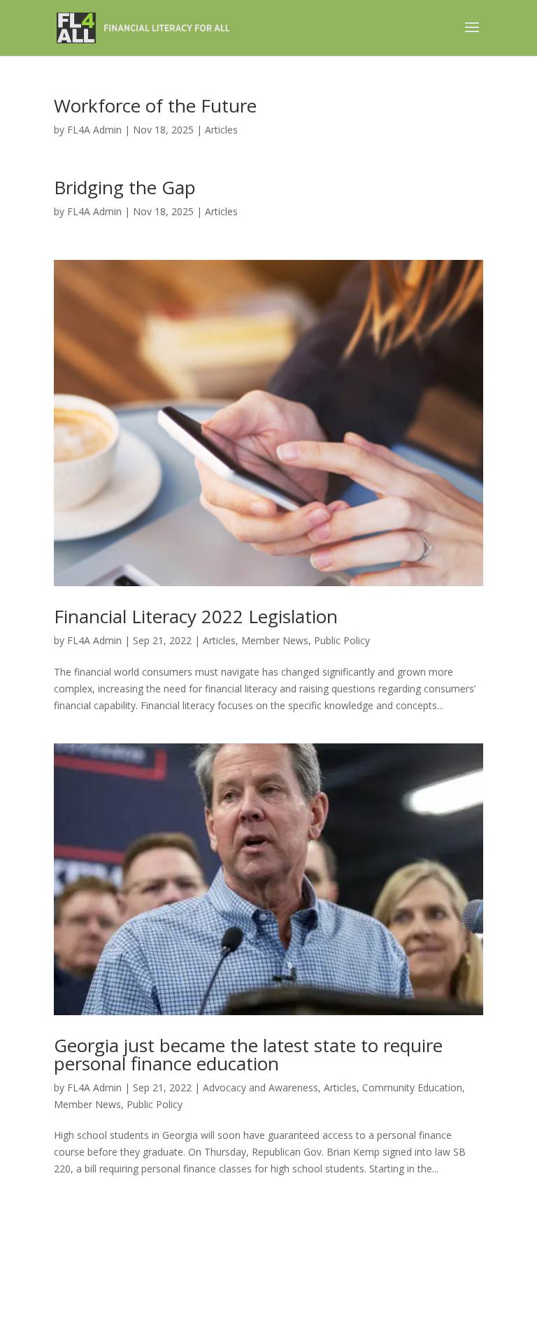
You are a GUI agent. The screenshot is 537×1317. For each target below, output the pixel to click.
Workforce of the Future (155, 105)
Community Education (412, 1087)
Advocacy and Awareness (260, 1087)
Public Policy (342, 640)
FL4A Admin (94, 129)
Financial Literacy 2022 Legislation (196, 616)
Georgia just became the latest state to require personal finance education (248, 1054)
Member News (274, 640)
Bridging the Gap (125, 187)
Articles (221, 129)
